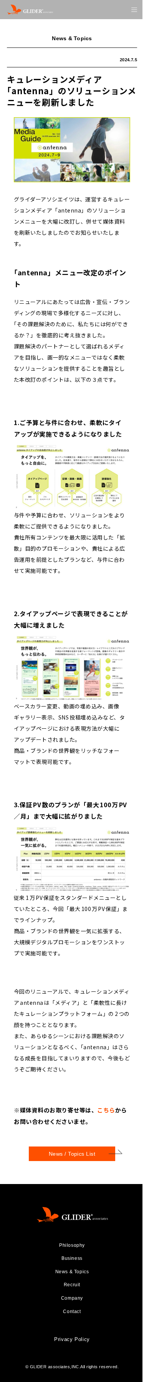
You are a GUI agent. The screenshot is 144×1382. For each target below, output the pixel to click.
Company (72, 1298)
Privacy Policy (72, 1339)
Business (72, 1258)
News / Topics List (72, 1154)
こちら (106, 1110)
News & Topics (72, 1271)
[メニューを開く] (134, 9)
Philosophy (72, 1245)
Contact (72, 1311)
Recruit (72, 1284)
